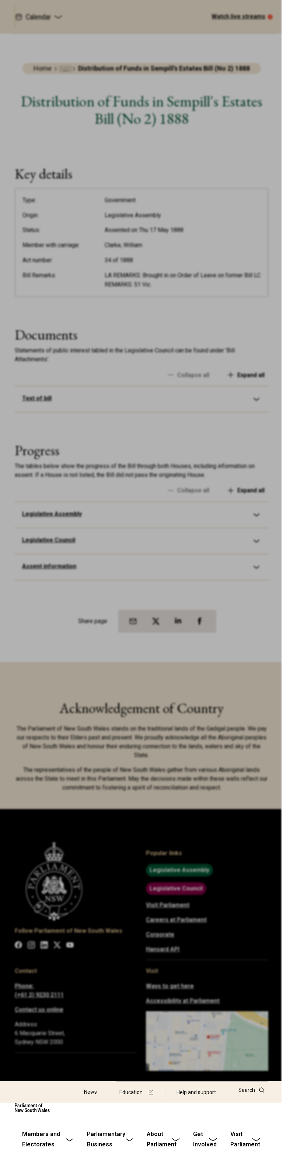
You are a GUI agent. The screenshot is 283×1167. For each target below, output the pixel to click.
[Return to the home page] (32, 1107)
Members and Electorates (41, 1139)
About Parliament (162, 1139)
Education (131, 1092)
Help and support (196, 1092)
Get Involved (205, 1139)
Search (246, 1090)
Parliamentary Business (106, 1139)
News (90, 1092)
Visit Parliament (245, 1139)
